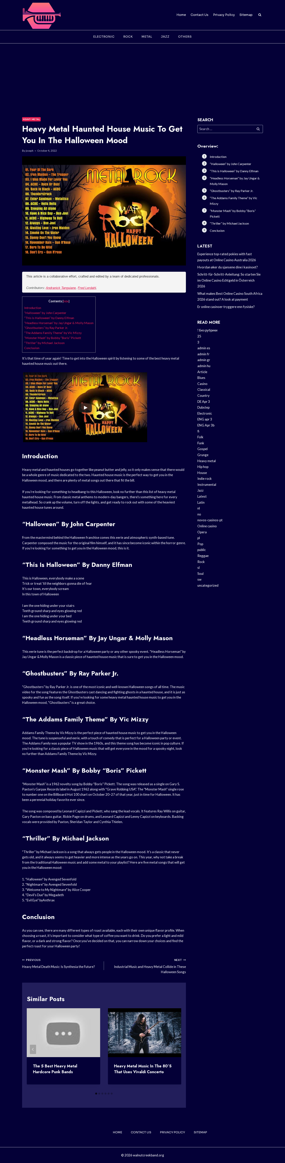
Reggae (203, 556)
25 (199, 336)
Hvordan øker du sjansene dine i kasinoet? (227, 267)
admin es (203, 348)
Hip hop (202, 467)
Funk (200, 443)
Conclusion (31, 348)
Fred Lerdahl (87, 288)
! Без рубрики (207, 330)
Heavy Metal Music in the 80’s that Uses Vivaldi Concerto (143, 1069)
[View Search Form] (260, 15)
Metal (147, 36)
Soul (200, 574)
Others (185, 36)
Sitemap (245, 15)
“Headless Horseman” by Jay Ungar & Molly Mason (58, 323)
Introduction (32, 308)
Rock (128, 36)
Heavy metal (31, 119)
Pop (200, 544)
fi (198, 431)
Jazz (165, 36)
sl (198, 568)
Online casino (207, 526)
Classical (203, 389)
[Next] (175, 1049)
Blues (201, 378)
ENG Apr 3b (205, 425)
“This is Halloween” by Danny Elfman (49, 318)
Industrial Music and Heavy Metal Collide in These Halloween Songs (150, 966)
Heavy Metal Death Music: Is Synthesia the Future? (58, 963)
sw (199, 579)
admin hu (203, 366)
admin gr (203, 360)
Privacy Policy (224, 15)
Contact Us (199, 15)
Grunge (202, 455)
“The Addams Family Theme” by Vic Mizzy (53, 333)
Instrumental (206, 484)
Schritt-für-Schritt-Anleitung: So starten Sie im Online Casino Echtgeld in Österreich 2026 (229, 280)
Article (202, 372)
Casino (202, 384)
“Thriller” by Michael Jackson (44, 343)
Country (203, 395)
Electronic (104, 36)
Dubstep (203, 407)
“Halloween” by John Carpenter (45, 313)
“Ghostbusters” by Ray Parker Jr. (46, 327)
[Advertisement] (142, 72)
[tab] (96, 1094)
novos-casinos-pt (210, 520)
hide (66, 301)
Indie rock (204, 478)
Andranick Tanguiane (61, 288)
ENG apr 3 (204, 419)
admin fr (203, 354)
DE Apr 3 (203, 401)
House (202, 473)
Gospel (202, 449)
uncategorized (207, 585)
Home (181, 15)
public (201, 550)
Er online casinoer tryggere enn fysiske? (226, 307)
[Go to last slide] (33, 1049)
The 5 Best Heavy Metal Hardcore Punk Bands (55, 1069)
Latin (201, 502)
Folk (200, 437)
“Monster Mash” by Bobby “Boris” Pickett (52, 338)
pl (198, 538)
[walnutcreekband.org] (41, 15)
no (199, 514)
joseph (29, 150)
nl (198, 508)
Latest (202, 496)
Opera (202, 532)
